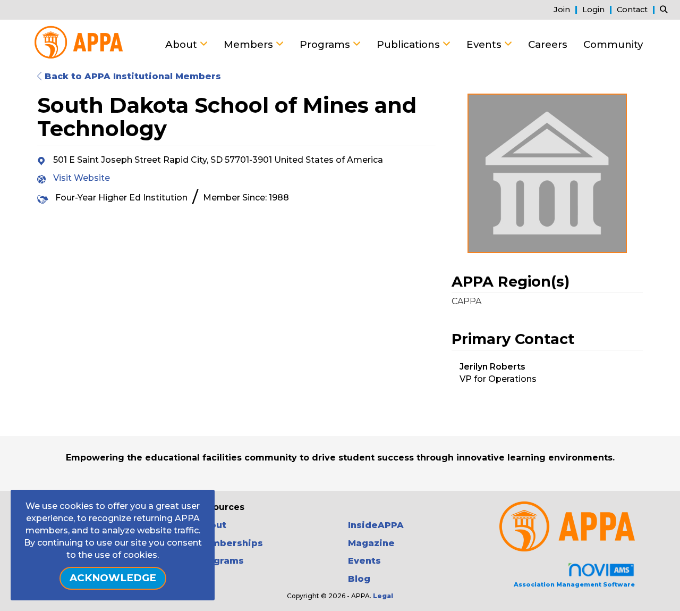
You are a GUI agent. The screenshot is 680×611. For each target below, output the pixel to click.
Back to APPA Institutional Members (131, 76)
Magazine (371, 543)
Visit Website (81, 178)
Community (613, 44)
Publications (410, 44)
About (182, 44)
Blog (359, 579)
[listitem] (567, 9)
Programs (326, 44)
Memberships (230, 543)
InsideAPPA (376, 525)
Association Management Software (574, 584)
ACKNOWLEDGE (113, 578)
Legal (383, 596)
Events (485, 44)
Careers (547, 44)
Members (250, 44)
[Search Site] (666, 9)
